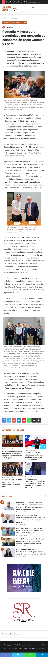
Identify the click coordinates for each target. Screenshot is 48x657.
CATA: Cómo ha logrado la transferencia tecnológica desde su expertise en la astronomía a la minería (31, 552)
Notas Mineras (16, 22)
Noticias (24, 22)
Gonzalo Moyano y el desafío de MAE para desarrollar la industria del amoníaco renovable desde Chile (30, 541)
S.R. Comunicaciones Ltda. (35, 648)
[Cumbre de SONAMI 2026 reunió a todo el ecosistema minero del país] (12, 469)
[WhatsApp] (29, 420)
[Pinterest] (24, 420)
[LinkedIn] (19, 420)
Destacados (13, 18)
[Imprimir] (38, 420)
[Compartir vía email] (33, 420)
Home (6, 18)
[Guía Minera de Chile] (9, 8)
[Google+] (14, 420)
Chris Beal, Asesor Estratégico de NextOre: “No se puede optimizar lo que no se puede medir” (29, 530)
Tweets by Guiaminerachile (11, 634)
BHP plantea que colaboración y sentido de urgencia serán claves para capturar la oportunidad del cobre (35, 483)
